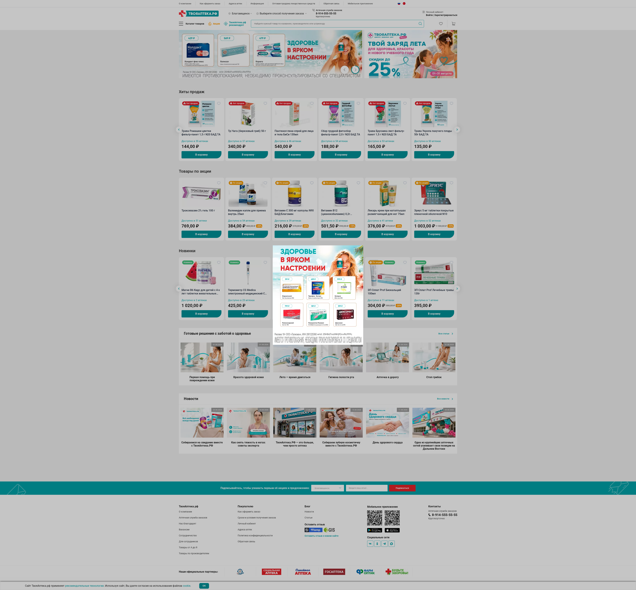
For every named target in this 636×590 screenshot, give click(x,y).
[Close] (359, 249)
